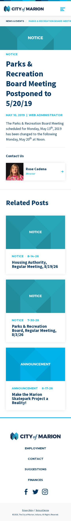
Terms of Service (42, 510)
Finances (35, 480)
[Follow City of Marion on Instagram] (45, 491)
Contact (35, 459)
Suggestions (36, 469)
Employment (35, 448)
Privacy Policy (28, 510)
